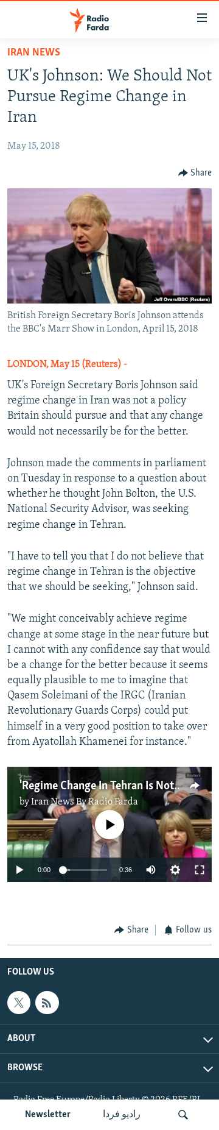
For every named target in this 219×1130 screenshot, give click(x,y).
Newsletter (48, 1115)
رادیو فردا (122, 1115)
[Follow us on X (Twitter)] (18, 1002)
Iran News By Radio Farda (84, 802)
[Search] (183, 1115)
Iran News (33, 53)
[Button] (195, 173)
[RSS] (46, 1002)
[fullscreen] (199, 870)
